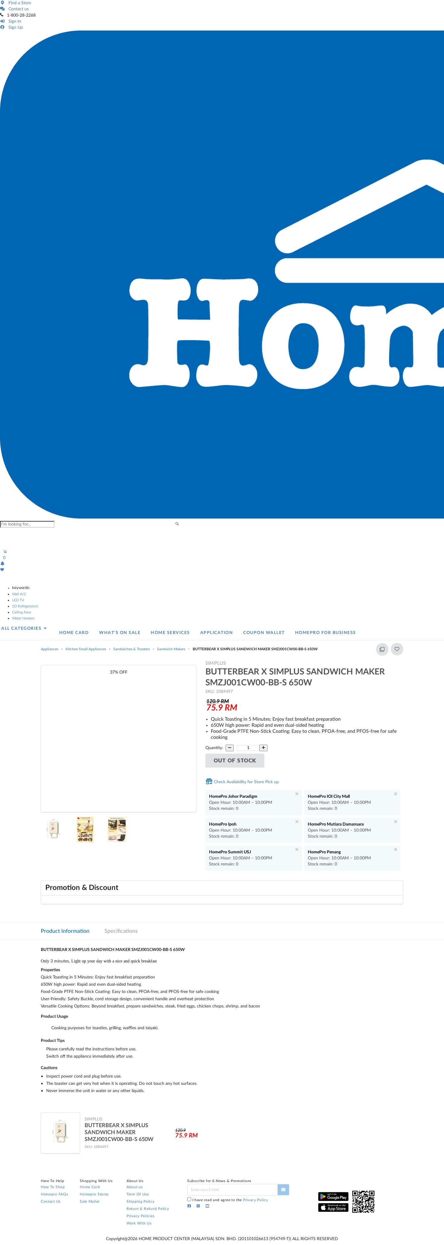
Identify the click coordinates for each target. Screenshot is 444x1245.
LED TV (18, 600)
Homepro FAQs (54, 1194)
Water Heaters (23, 618)
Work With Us (139, 1223)
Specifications (121, 931)
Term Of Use (138, 1194)
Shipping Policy (141, 1201)
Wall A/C (19, 594)
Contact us (17, 9)
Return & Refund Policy (148, 1209)
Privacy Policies (140, 1216)
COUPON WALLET (264, 633)
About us (135, 1187)
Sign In (13, 21)
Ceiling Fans (21, 612)
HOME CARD (74, 633)
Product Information (65, 931)
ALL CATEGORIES (22, 628)
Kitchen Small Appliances (86, 649)
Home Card (90, 1187)
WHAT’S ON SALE (119, 633)
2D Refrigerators (25, 606)
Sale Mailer (90, 1201)
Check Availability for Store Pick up (246, 782)
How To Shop (53, 1187)
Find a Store (18, 3)
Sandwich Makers (171, 649)
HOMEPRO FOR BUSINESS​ (325, 633)
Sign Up (14, 27)
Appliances (49, 649)
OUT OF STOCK (235, 760)
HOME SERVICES (170, 633)
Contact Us (51, 1201)
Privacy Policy (255, 1200)
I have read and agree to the (230, 1200)
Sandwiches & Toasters (131, 649)
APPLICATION (216, 633)
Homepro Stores (94, 1194)
